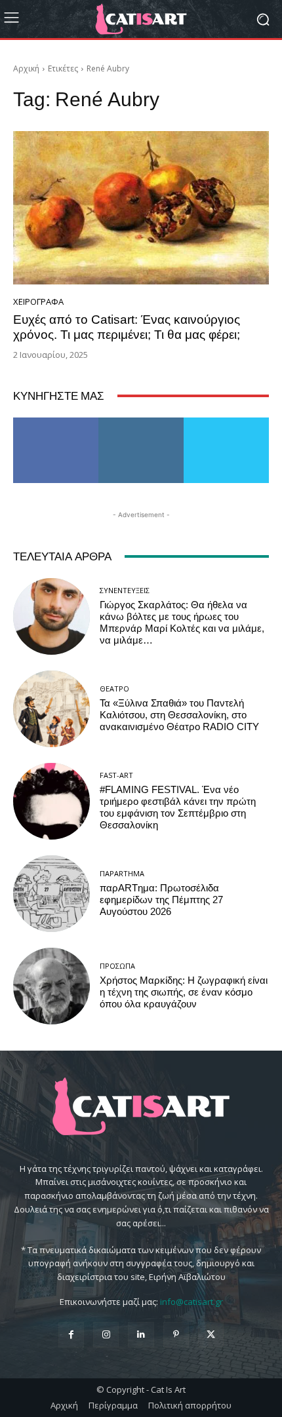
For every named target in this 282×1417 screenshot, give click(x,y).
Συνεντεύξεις (125, 590)
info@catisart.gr (191, 1302)
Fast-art (116, 775)
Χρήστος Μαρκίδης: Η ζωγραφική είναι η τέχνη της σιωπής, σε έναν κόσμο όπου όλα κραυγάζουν (184, 992)
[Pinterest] (176, 1335)
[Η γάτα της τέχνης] (141, 19)
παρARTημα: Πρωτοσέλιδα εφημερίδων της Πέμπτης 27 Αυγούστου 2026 (161, 900)
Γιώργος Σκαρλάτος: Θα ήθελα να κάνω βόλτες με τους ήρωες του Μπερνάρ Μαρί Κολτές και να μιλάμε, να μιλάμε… (182, 622)
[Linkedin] (140, 1335)
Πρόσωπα (117, 965)
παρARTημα (122, 873)
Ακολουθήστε (141, 422)
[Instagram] (106, 1335)
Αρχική (26, 68)
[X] (211, 1335)
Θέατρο (114, 688)
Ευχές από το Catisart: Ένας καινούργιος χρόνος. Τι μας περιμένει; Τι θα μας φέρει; (126, 327)
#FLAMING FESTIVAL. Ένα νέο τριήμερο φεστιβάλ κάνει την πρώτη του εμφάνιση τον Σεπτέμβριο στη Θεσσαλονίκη (178, 807)
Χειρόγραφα (38, 302)
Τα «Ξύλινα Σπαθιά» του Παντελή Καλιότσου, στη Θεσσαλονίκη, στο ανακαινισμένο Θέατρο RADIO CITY (179, 715)
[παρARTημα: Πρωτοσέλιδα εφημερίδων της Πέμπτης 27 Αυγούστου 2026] (51, 893)
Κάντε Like (56, 422)
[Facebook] (71, 1335)
